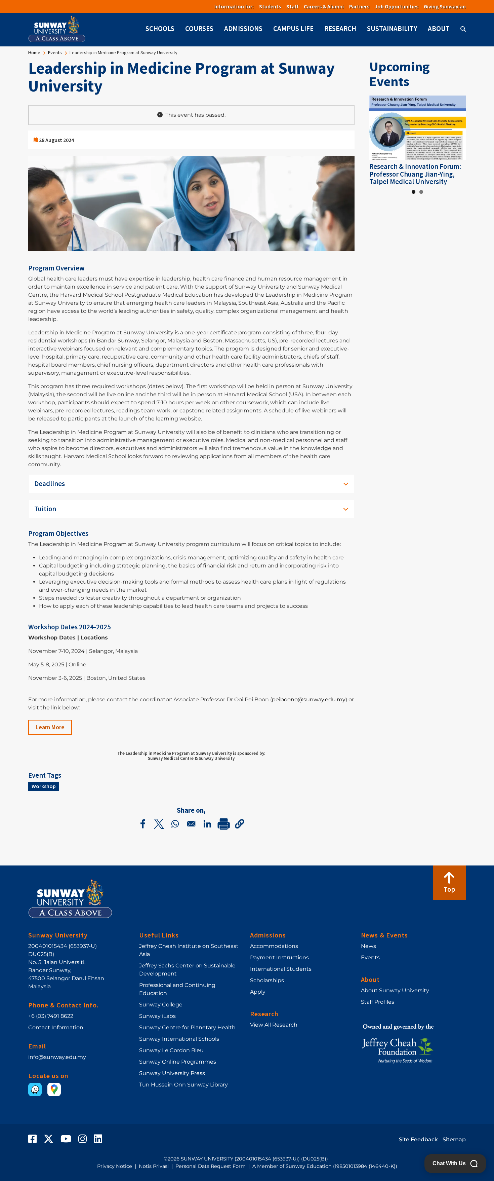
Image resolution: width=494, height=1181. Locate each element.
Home (34, 52)
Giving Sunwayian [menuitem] (445, 6)
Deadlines (49, 483)
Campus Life (293, 28)
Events (55, 52)
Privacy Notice (114, 1166)
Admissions (243, 28)
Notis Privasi (154, 1166)
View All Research (273, 1025)
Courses (199, 28)
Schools (160, 28)
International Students (281, 969)
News (368, 946)
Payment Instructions (279, 957)
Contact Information (55, 1027)
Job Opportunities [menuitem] (396, 6)
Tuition (45, 509)
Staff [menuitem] (292, 6)
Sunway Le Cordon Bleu (171, 1050)
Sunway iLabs (157, 1016)
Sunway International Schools (179, 1039)
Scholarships (267, 980)
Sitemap (454, 1139)
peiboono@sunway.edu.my (308, 699)
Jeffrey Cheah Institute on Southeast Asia (189, 950)
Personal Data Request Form (210, 1166)
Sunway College (160, 1004)
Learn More (50, 727)
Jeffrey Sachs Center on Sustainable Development (187, 969)
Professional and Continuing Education (177, 989)
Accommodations (274, 946)
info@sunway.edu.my (57, 1057)
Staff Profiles (377, 1002)
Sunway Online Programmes (177, 1062)
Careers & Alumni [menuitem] (324, 6)
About (439, 28)
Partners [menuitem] (359, 6)
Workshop (44, 786)
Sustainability (392, 28)
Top (449, 889)
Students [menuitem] (270, 6)
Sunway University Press (172, 1073)
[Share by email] (191, 824)
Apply (257, 992)
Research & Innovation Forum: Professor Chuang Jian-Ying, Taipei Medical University (415, 174)
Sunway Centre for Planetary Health (187, 1027)
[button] (239, 824)
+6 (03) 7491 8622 (50, 1016)
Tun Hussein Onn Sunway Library (183, 1084)
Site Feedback (418, 1139)
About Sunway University (395, 990)
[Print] (223, 824)
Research (340, 28)
